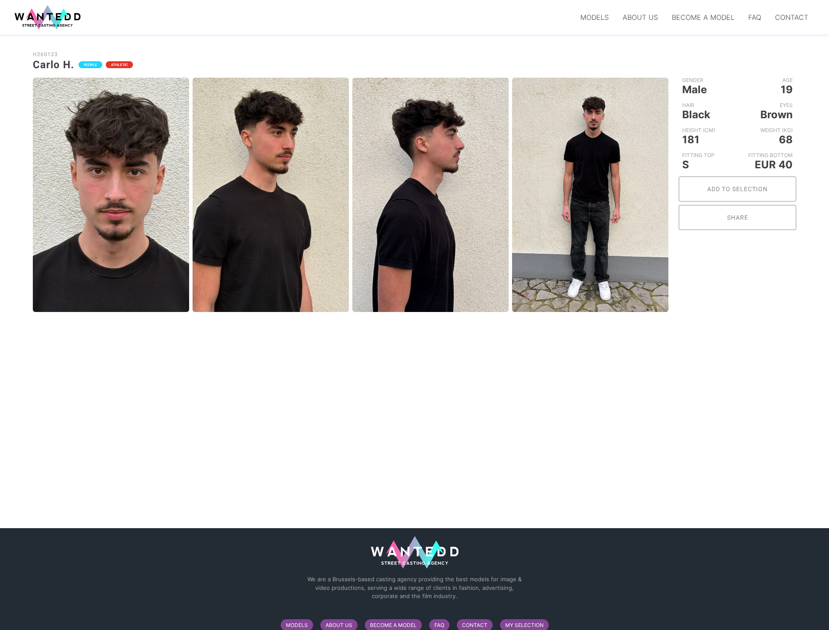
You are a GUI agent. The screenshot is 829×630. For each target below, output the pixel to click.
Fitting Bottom (770, 155)
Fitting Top (698, 155)
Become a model (703, 17)
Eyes (786, 105)
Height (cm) (698, 130)
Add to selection (737, 189)
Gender (692, 80)
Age (787, 80)
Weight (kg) (776, 130)
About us (640, 17)
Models (594, 17)
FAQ (754, 17)
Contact (791, 17)
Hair (688, 105)
